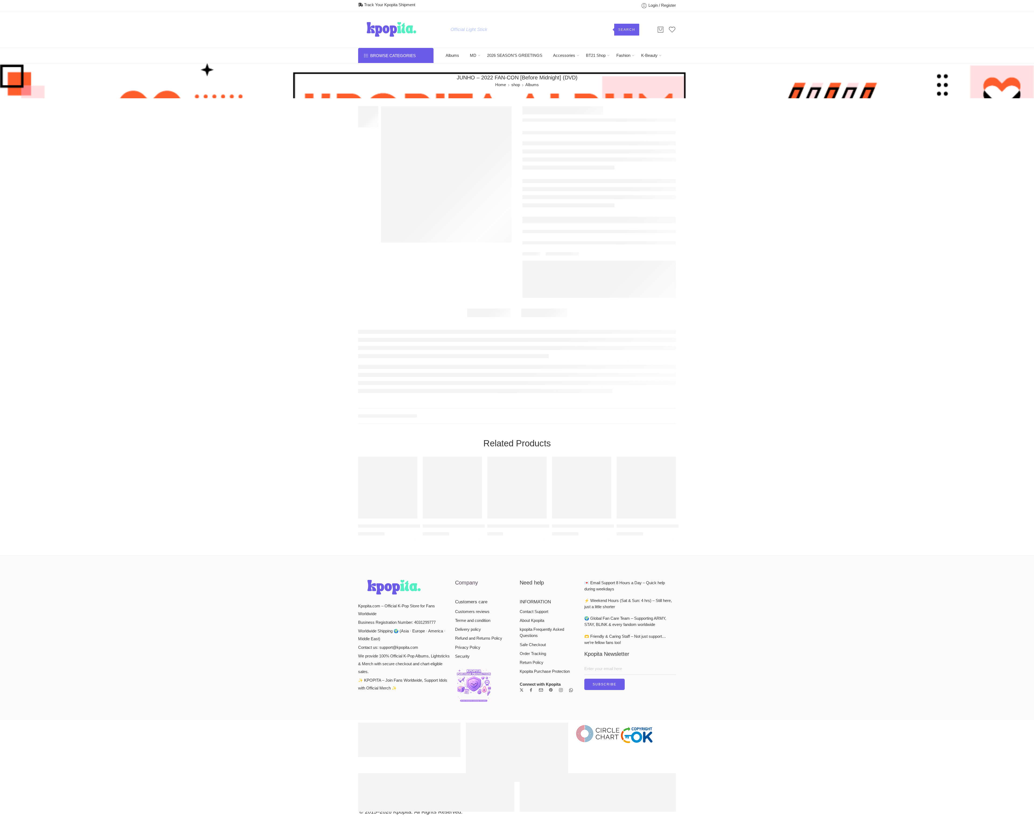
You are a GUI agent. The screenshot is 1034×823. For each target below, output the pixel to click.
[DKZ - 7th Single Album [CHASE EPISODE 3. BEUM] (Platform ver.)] (387, 488)
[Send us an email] (541, 690)
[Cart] (660, 29)
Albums (452, 55)
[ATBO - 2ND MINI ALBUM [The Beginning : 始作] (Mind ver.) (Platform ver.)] (581, 488)
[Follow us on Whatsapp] (571, 690)
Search (626, 29)
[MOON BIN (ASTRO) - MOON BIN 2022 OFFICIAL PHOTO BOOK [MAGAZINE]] (517, 488)
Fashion (623, 55)
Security (462, 656)
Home (500, 85)
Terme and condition (472, 620)
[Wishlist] (409, 464)
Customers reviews (472, 612)
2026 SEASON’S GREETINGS (514, 55)
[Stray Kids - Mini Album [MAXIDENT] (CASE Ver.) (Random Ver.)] (452, 488)
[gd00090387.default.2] (446, 174)
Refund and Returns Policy (478, 638)
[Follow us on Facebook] (531, 690)
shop (515, 85)
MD (473, 55)
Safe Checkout (533, 645)
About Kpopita (532, 620)
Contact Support (534, 612)
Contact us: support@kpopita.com (388, 647)
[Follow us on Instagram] (560, 690)
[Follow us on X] (521, 690)
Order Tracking (533, 654)
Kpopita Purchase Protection (545, 671)
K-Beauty (649, 55)
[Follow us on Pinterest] (551, 690)
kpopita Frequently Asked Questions (542, 632)
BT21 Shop (596, 55)
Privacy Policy (467, 647)
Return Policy (531, 662)
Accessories (564, 55)
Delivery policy (468, 629)
